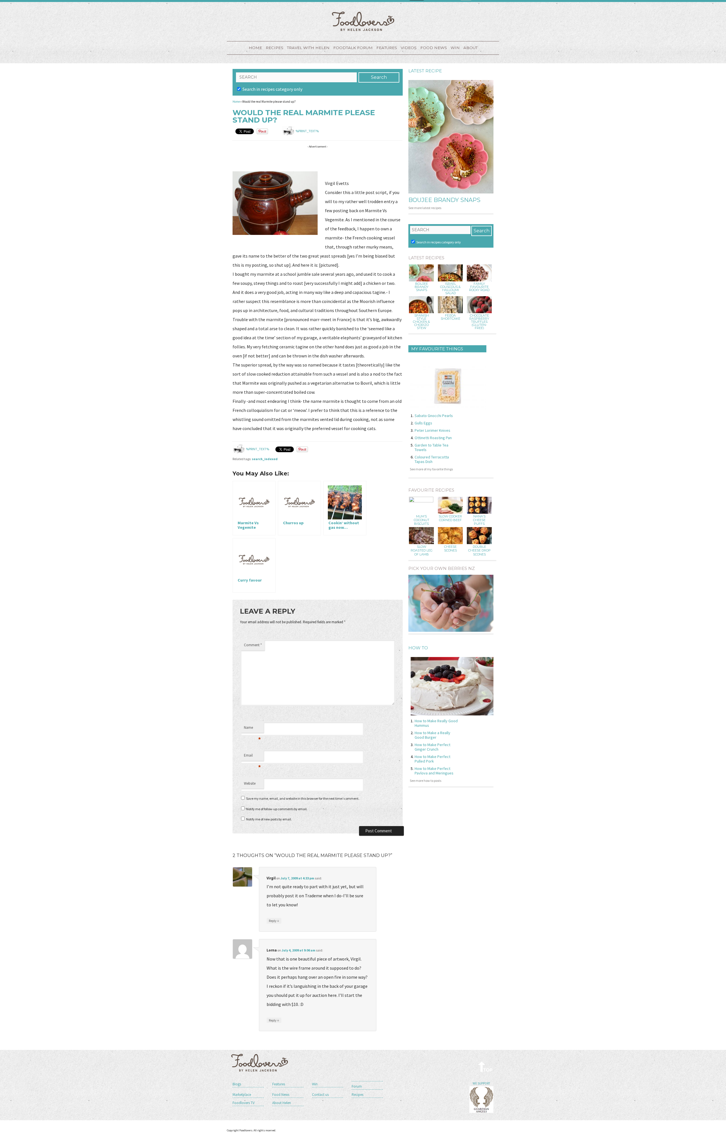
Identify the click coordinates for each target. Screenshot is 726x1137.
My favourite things (437, 348)
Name (252, 729)
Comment (253, 645)
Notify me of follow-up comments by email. (276, 809)
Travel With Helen (308, 47)
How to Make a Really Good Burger (432, 735)
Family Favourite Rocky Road (479, 287)
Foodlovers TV (244, 1102)
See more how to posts (425, 780)
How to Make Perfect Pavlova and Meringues (434, 771)
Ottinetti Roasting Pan (433, 437)
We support (481, 1083)
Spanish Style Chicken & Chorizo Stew (421, 322)
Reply (274, 920)
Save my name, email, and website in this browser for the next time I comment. (302, 798)
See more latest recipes (424, 208)
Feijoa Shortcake (450, 317)
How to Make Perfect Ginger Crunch (432, 747)
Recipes (274, 47)
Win (315, 1084)
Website (250, 783)
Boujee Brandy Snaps (444, 200)
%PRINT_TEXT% (307, 131)
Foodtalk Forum (353, 47)
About (470, 47)
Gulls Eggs (423, 423)
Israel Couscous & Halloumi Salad (450, 288)
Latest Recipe (425, 70)
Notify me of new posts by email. (269, 819)
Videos (409, 47)
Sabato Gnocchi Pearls (434, 415)
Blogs (237, 1084)
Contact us (320, 1094)
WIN (455, 47)
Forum (357, 1086)
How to (418, 647)
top (485, 1066)
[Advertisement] (336, 159)
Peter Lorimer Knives (432, 430)
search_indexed (265, 459)
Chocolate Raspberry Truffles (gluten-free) (479, 322)
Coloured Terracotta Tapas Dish (432, 459)
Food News (433, 47)
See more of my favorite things (431, 469)
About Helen (281, 1102)
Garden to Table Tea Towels (431, 447)
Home (255, 47)
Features (386, 47)
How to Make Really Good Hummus (436, 723)
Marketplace (242, 1094)
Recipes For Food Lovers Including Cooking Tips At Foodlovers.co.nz (363, 21)
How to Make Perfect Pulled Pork (432, 759)
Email (252, 757)
